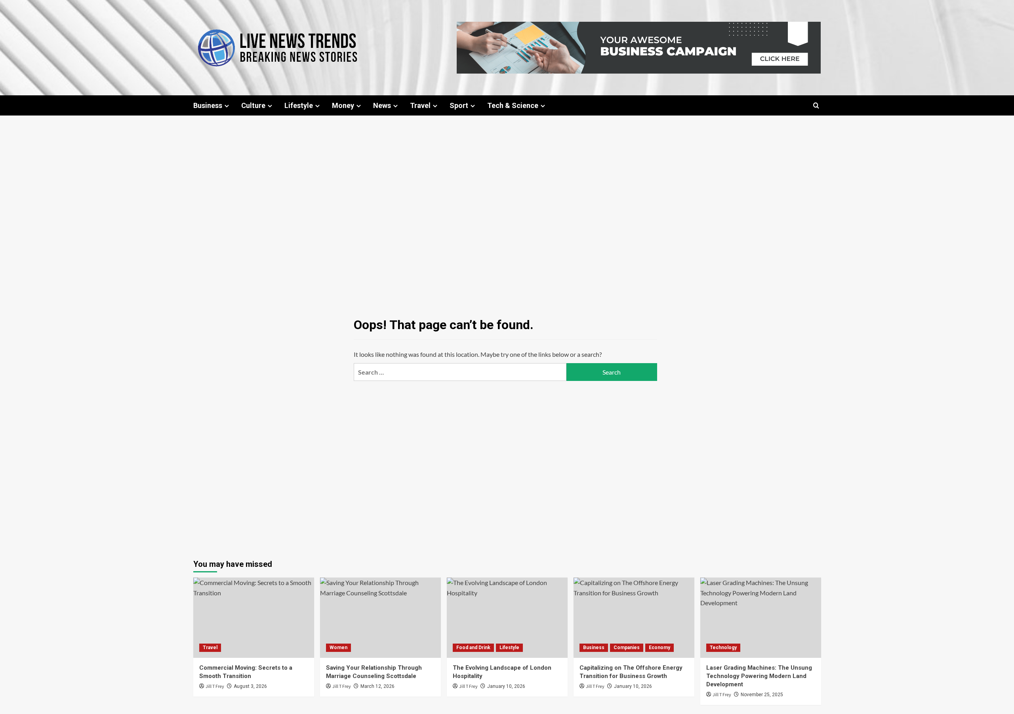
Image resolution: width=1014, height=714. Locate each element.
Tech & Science (512, 105)
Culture (253, 105)
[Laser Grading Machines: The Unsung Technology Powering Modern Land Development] (760, 618)
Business (207, 105)
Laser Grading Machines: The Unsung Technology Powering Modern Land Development (759, 676)
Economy (659, 647)
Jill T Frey (215, 686)
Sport (459, 105)
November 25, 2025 (762, 694)
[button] (816, 105)
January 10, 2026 (506, 686)
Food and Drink (473, 647)
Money (343, 105)
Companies (627, 647)
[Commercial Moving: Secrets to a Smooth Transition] (253, 618)
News (382, 105)
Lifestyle (298, 105)
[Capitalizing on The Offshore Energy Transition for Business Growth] (634, 618)
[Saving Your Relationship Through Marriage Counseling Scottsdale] (380, 618)
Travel (420, 105)
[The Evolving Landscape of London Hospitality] (507, 618)
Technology (723, 647)
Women (338, 647)
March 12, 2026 (377, 686)
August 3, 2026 (250, 686)
